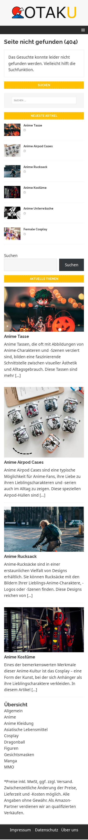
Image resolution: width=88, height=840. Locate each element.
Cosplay (11, 735)
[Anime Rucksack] (12, 174)
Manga (10, 761)
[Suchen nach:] (44, 100)
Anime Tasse (33, 125)
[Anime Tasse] (12, 133)
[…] (18, 375)
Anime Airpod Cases (38, 146)
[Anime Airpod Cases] (12, 153)
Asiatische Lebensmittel (26, 729)
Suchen (11, 255)
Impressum (20, 830)
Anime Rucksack (35, 167)
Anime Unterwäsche (38, 208)
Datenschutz (46, 830)
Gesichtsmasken (19, 754)
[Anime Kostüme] (12, 195)
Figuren (11, 748)
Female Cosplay (35, 229)
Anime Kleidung (19, 723)
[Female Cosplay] (12, 236)
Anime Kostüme (35, 187)
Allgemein (13, 711)
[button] (82, 30)
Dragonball (14, 742)
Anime (10, 717)
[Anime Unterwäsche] (12, 216)
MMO (9, 767)
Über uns (69, 830)
